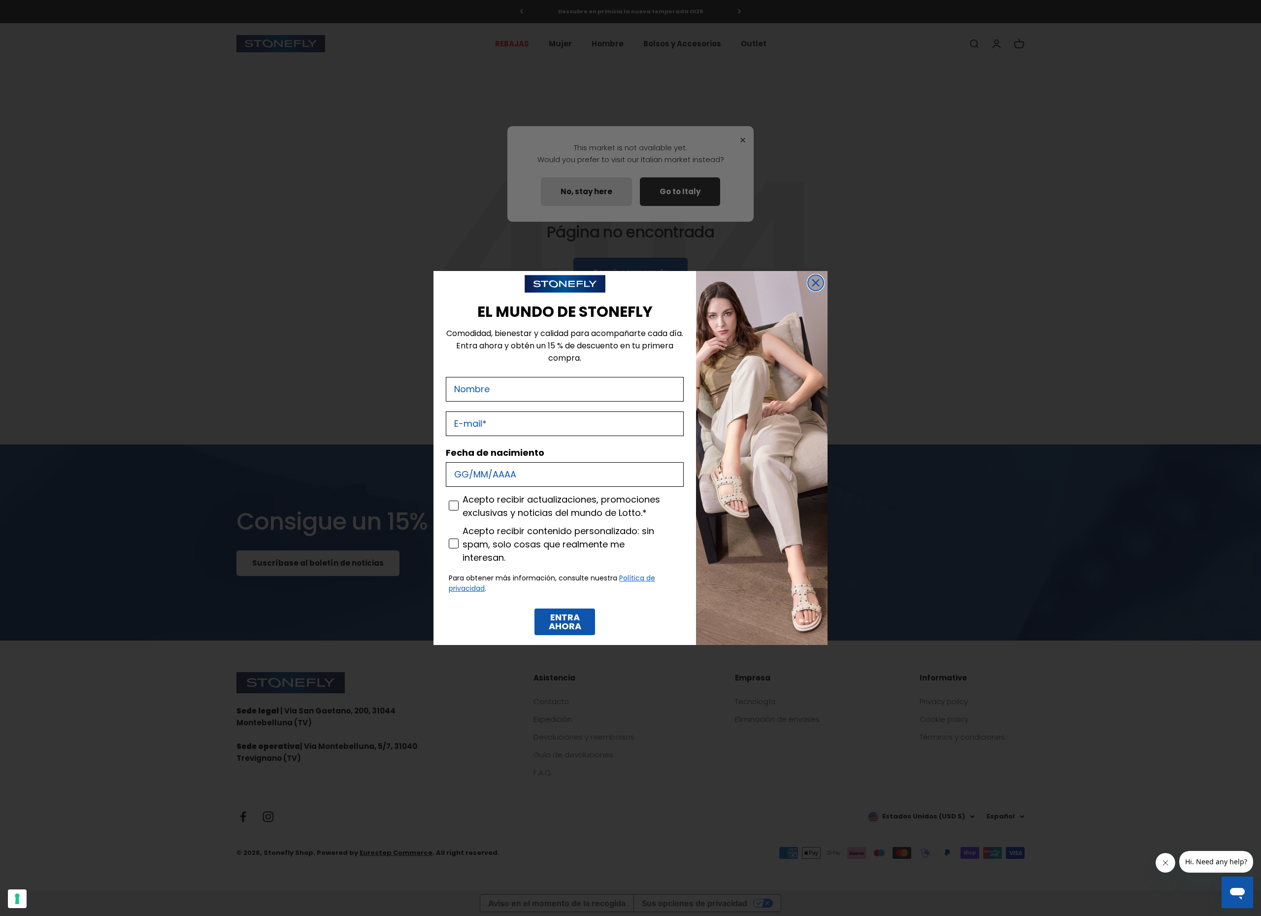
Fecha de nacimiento (495, 452)
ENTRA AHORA (565, 621)
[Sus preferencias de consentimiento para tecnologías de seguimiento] (17, 898)
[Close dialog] (816, 283)
